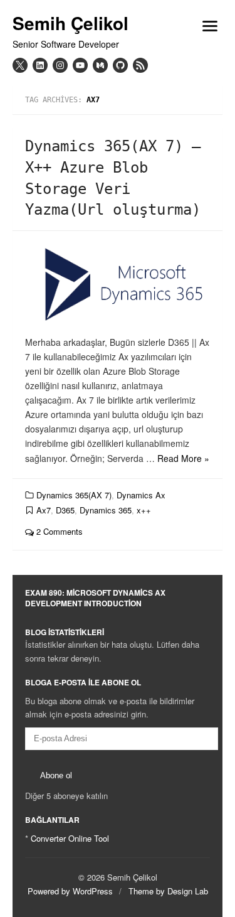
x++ (144, 510)
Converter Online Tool (70, 838)
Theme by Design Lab (168, 891)
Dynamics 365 (106, 510)
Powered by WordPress (70, 891)
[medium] (100, 65)
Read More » (183, 458)
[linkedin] (40, 65)
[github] (120, 65)
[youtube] (80, 65)
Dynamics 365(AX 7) (74, 495)
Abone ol (56, 775)
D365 (65, 510)
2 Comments (58, 531)
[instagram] (60, 65)
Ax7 (43, 510)
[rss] (140, 65)
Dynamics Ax (141, 495)
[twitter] (20, 65)
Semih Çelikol (70, 23)
